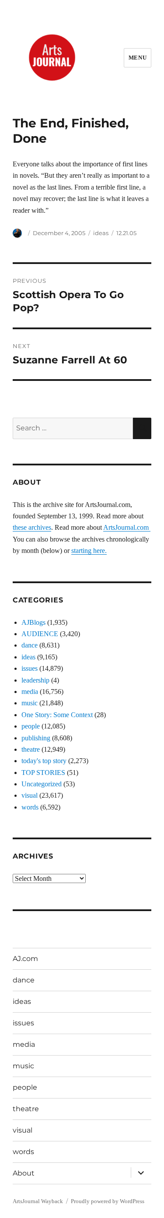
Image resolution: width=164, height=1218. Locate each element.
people (30, 726)
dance (29, 645)
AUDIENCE (39, 633)
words (29, 807)
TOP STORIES (43, 772)
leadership (35, 680)
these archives (32, 527)
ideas (100, 232)
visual (29, 795)
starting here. (89, 550)
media (29, 691)
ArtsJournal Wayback (38, 1201)
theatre (30, 749)
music (29, 703)
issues (29, 668)
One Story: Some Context (57, 714)
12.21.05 (126, 232)
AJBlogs (33, 622)
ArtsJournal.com (126, 527)
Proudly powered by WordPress (107, 1201)
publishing (35, 738)
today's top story (43, 760)
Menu (138, 57)
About (24, 1173)
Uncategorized (41, 784)
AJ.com (25, 958)
